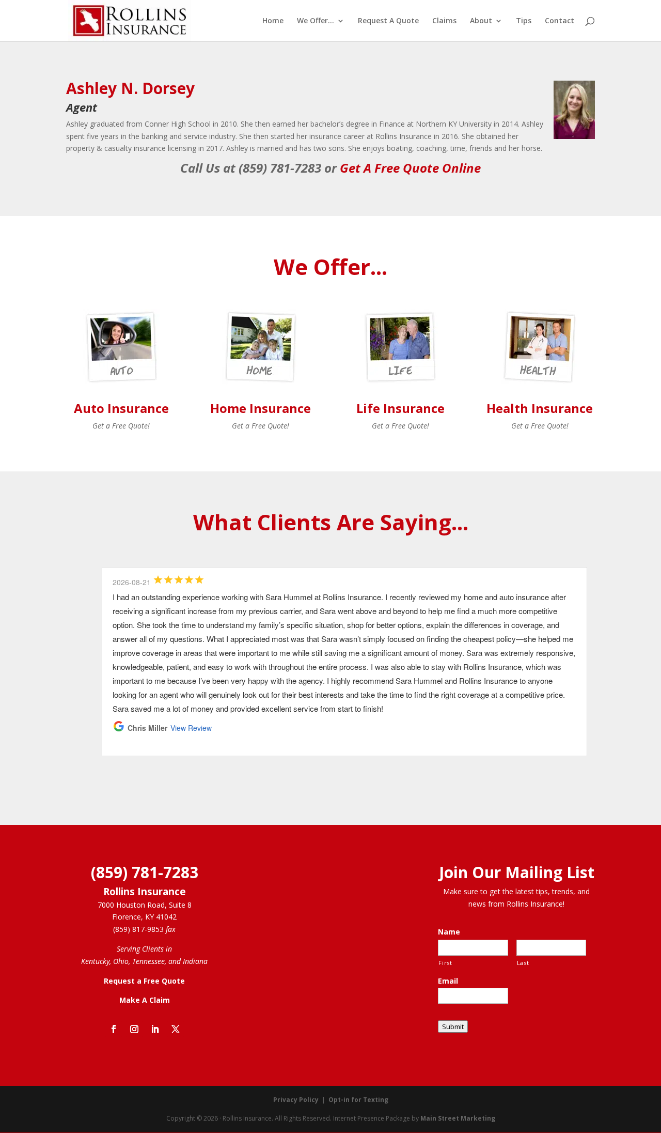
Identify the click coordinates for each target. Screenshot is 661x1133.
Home (273, 21)
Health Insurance (539, 408)
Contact (559, 21)
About (481, 21)
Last (523, 963)
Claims (444, 21)
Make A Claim (144, 1000)
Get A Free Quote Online (410, 167)
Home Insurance (260, 408)
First (445, 963)
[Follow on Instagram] (134, 1029)
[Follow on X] (175, 1029)
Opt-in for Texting (358, 1099)
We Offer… (315, 21)
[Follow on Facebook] (113, 1029)
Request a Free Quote (144, 981)
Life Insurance (400, 408)
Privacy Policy (296, 1099)
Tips (523, 21)
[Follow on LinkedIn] (155, 1029)
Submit (453, 1026)
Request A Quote (388, 21)
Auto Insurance (121, 408)
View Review (191, 728)
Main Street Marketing (457, 1118)
